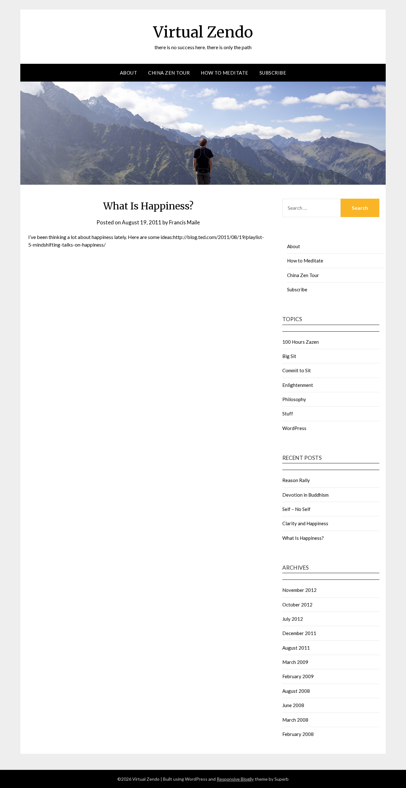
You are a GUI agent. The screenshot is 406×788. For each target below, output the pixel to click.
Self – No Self (296, 509)
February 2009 (298, 676)
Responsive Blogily (235, 779)
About (128, 73)
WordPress (294, 428)
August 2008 (296, 691)
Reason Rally (296, 480)
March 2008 (295, 720)
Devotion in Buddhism (305, 495)
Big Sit (289, 356)
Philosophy (294, 399)
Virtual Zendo (203, 32)
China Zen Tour (169, 73)
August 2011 (296, 648)
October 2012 (297, 604)
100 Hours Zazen (300, 342)
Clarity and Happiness (305, 523)
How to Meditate (224, 73)
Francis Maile (184, 222)
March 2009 (295, 662)
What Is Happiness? (303, 538)
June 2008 (293, 705)
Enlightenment (297, 385)
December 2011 (299, 633)
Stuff (287, 413)
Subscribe (272, 73)
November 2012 (299, 590)
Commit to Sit (296, 370)
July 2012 (292, 619)
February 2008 (298, 734)
